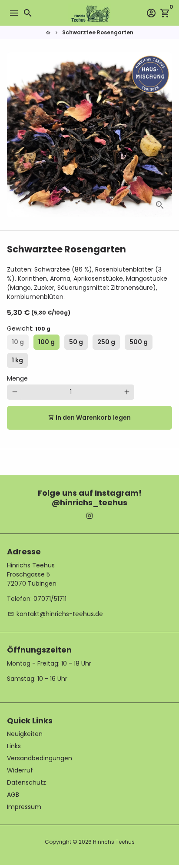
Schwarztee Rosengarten (97, 32)
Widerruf (20, 770)
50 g (76, 342)
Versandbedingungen (39, 758)
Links (14, 746)
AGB (13, 794)
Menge (17, 378)
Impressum (24, 806)
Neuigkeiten (25, 733)
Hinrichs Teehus (114, 841)
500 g (138, 342)
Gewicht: (28, 328)
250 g (106, 342)
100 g (46, 342)
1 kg (17, 360)
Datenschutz (26, 782)
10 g (18, 342)
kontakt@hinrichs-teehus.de (55, 614)
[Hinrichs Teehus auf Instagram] (89, 515)
